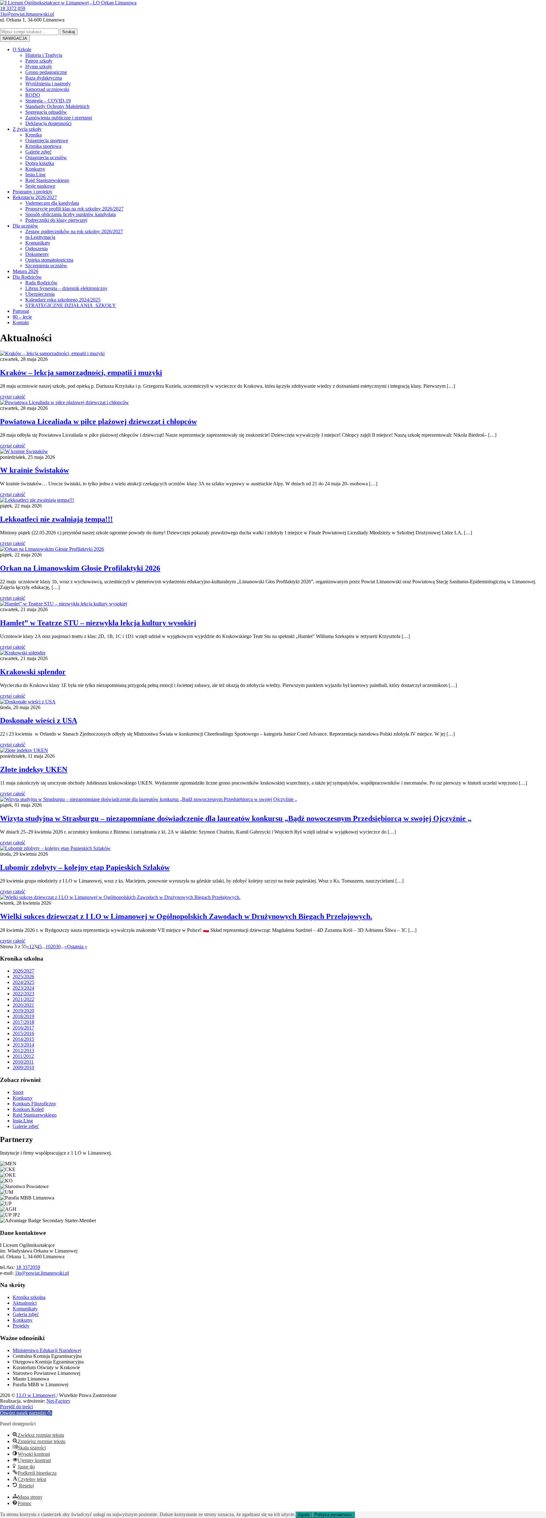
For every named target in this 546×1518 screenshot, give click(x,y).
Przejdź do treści (16, 1406)
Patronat (21, 311)
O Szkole (22, 49)
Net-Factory (58, 1401)
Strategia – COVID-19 (48, 100)
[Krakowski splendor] (23, 652)
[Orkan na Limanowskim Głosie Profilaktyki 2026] (52, 549)
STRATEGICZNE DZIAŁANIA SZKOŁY (70, 305)
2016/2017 (23, 1027)
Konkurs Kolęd (28, 1109)
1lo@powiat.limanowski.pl (42, 1273)
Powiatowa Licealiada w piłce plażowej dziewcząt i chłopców (98, 421)
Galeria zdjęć (26, 1314)
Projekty (21, 1325)
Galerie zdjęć (38, 152)
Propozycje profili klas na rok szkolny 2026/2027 (74, 208)
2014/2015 (23, 1039)
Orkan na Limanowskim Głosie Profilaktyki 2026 (80, 568)
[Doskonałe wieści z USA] (28, 701)
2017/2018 (23, 1022)
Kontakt (21, 322)
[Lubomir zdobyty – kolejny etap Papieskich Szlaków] (55, 848)
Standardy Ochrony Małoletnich (57, 106)
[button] (26, 1413)
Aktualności (25, 1303)
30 (58, 946)
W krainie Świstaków (34, 470)
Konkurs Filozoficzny (34, 1103)
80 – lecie (22, 316)
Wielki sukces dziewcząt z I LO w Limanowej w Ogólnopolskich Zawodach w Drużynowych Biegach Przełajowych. (186, 916)
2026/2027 (23, 971)
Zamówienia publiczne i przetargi (58, 117)
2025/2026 (23, 976)
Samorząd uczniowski (47, 89)
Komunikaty (37, 243)
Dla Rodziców (27, 277)
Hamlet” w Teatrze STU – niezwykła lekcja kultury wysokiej (98, 623)
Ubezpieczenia (40, 294)
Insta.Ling (35, 174)
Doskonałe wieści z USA (38, 720)
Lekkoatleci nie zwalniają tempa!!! (56, 519)
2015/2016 (23, 1033)
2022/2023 (23, 993)
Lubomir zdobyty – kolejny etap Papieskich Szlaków (85, 867)
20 (53, 946)
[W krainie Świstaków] (24, 451)
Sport (18, 1092)
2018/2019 (23, 1016)
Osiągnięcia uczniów (46, 157)
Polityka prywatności (333, 1514)
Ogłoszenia (36, 248)
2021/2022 (23, 999)
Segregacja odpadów (46, 112)
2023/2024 (23, 988)
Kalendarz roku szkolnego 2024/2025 (62, 299)
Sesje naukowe (40, 186)
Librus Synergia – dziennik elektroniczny (66, 288)
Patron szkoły (38, 61)
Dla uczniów (25, 225)
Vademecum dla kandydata (52, 203)
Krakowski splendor (33, 672)
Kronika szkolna (29, 1297)
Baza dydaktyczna (43, 78)
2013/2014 (23, 1044)
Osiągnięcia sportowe (46, 140)
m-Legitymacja (40, 237)
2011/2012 (23, 1056)
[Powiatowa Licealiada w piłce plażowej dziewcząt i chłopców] (64, 402)
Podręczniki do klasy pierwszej (56, 220)
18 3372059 (28, 1267)
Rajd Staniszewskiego (47, 180)
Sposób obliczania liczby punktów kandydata (70, 214)
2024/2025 (23, 982)
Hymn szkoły (38, 66)
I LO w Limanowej (36, 1395)
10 (48, 946)
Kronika (33, 134)
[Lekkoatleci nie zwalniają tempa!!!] (37, 500)
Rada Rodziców (41, 282)
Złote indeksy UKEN (33, 769)
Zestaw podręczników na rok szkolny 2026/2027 (74, 231)
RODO (32, 95)
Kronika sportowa (43, 146)
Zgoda (303, 1514)
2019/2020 (23, 1010)
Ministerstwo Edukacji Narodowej (47, 1350)
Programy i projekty (32, 191)
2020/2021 (23, 1005)
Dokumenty (37, 254)
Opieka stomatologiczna (49, 260)
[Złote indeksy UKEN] (24, 750)
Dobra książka (39, 163)
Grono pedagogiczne (46, 72)
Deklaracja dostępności (48, 123)
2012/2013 (23, 1050)
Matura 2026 (25, 271)
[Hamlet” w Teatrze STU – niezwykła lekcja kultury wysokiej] (63, 603)
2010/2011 (23, 1062)
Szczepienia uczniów (46, 265)
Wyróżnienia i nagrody (48, 83)
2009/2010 (23, 1067)
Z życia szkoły (27, 129)
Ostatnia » (77, 946)
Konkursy (35, 169)
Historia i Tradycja (43, 55)
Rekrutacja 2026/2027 (35, 197)
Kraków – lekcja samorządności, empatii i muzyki (81, 372)
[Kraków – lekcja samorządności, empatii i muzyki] (52, 353)
